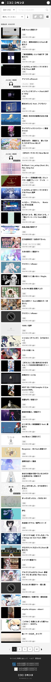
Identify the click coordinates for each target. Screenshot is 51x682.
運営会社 (38, 658)
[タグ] (35, 16)
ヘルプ (31, 658)
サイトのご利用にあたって (19, 658)
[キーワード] (41, 16)
